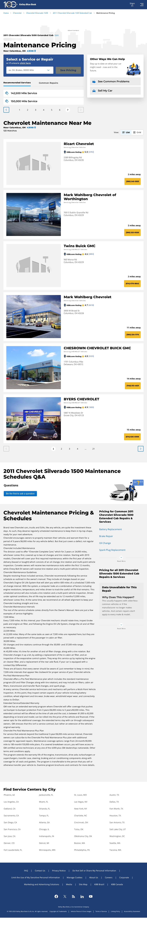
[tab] (17, 82)
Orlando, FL (44, 808)
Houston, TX (115, 815)
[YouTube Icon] (90, 896)
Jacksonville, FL (46, 794)
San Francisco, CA (12, 829)
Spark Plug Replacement (112, 549)
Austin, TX (114, 794)
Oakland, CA (9, 808)
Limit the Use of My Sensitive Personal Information (35, 877)
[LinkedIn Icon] (82, 896)
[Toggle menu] (142, 4)
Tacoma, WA (115, 850)
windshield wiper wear (67, 696)
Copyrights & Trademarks (58, 911)
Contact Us (40, 870)
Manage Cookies (74, 877)
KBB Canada (117, 884)
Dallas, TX (114, 801)
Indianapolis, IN (46, 836)
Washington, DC (117, 836)
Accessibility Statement (132, 911)
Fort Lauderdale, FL (13, 850)
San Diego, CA (10, 822)
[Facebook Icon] (56, 896)
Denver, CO (9, 843)
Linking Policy (115, 911)
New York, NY (80, 808)
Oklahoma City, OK (83, 836)
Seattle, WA (115, 843)
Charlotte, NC (80, 815)
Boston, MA (79, 843)
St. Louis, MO (80, 794)
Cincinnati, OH (81, 822)
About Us (93, 877)
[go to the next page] (6, 110)
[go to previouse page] (141, 449)
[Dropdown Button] (50, 70)
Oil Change (105, 543)
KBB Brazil (99, 884)
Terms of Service (101, 911)
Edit (57, 35)
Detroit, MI (44, 843)
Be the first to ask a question (20, 493)
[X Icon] (65, 896)
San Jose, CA (9, 836)
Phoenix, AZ (9, 794)
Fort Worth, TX (116, 808)
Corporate (124, 877)
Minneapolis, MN (47, 850)
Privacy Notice (59, 870)
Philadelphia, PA (82, 850)
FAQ (26, 870)
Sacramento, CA (11, 815)
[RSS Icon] (73, 896)
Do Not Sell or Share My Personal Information (94, 870)
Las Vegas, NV (80, 801)
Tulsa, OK (78, 829)
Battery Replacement (110, 529)
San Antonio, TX (117, 822)
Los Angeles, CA (11, 801)
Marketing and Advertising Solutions (41, 884)
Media (69, 884)
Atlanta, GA (44, 822)
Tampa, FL (44, 815)
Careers (108, 877)
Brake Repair (106, 536)
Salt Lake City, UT (118, 829)
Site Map (83, 884)
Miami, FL (43, 801)
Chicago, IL (44, 829)
